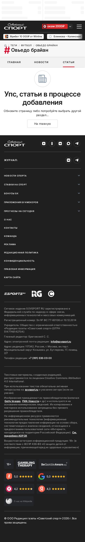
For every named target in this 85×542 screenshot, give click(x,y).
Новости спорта (15, 175)
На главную (42, 123)
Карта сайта (12, 277)
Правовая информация (19, 269)
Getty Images (13, 401)
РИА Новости (30, 401)
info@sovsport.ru (61, 341)
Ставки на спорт (15, 184)
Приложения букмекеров (21, 202)
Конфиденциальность (19, 261)
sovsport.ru (31, 389)
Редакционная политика (21, 252)
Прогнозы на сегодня (19, 211)
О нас (8, 219)
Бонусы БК (11, 193)
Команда (10, 236)
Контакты (11, 228)
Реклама (10, 244)
